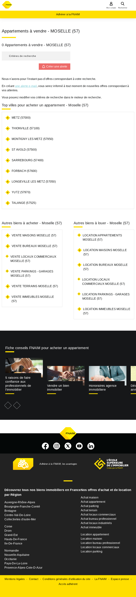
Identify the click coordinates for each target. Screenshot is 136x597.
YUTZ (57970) (21, 192)
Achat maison (89, 497)
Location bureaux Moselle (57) (105, 267)
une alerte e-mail (26, 86)
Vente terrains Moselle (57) (35, 286)
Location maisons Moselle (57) (105, 252)
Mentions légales (15, 578)
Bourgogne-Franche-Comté (22, 506)
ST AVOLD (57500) (24, 149)
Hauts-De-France (15, 539)
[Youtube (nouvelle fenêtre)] (79, 446)
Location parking (91, 551)
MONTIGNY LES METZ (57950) (32, 138)
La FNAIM (101, 578)
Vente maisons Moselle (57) (34, 235)
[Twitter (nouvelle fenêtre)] (68, 446)
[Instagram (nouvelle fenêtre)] (56, 446)
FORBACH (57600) (24, 170)
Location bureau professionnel (100, 542)
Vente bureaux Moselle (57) (34, 246)
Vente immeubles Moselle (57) (33, 299)
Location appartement (95, 534)
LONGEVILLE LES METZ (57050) (34, 181)
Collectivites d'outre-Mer (20, 519)
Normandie (11, 550)
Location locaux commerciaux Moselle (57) (103, 281)
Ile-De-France (13, 543)
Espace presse (120, 578)
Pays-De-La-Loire (15, 563)
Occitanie (10, 559)
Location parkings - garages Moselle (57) (106, 296)
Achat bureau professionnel (99, 518)
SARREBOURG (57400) (28, 160)
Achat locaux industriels (96, 523)
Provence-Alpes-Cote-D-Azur (23, 567)
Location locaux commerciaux (100, 547)
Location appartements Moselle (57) (102, 237)
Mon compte (111, 8)
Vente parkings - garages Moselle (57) (32, 273)
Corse (8, 526)
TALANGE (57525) (24, 202)
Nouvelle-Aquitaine (17, 554)
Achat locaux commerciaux (98, 514)
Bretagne (10, 510)
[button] (36, 56)
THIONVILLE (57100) (26, 128)
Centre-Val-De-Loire (17, 515)
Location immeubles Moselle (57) (106, 311)
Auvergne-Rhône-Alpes (19, 502)
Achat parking (90, 506)
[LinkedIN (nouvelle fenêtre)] (91, 446)
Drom (8, 530)
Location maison (91, 538)
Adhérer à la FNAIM (68, 14)
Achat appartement (93, 501)
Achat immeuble (91, 527)
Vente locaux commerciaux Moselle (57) (33, 258)
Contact (33, 578)
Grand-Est (11, 534)
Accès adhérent (68, 583)
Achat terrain (89, 510)
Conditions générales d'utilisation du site (66, 578)
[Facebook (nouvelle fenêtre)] (45, 446)
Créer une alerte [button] (56, 66)
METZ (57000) (21, 117)
